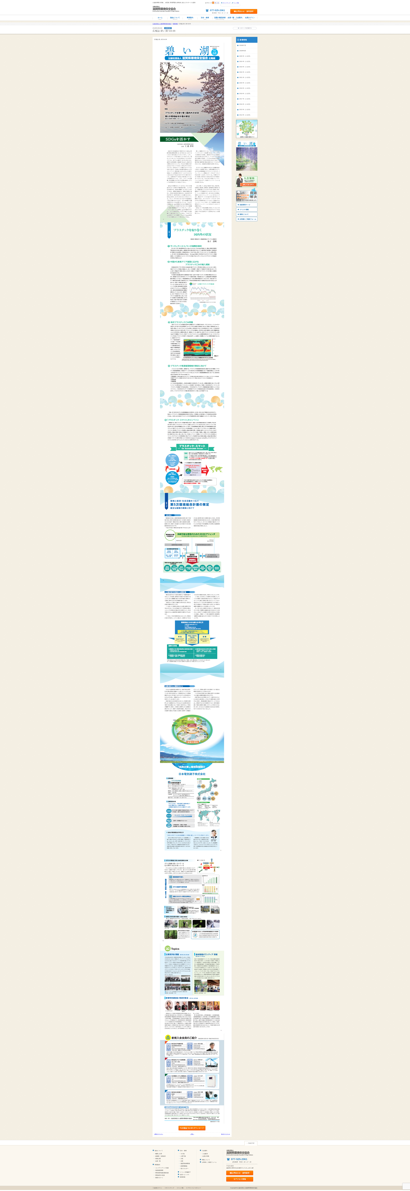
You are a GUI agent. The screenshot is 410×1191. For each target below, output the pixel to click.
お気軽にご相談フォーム (209, 1162)
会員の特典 (205, 1156)
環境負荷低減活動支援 (162, 1173)
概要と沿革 (158, 1153)
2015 (240, 109)
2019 (240, 88)
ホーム (160, 18)
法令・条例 (205, 18)
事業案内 (190, 18)
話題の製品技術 (220, 18)
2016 (240, 104)
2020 (240, 83)
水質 (182, 1161)
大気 (182, 1158)
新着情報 (182, 1177)
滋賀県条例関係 (185, 1163)
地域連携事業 (159, 1170)
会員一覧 (158, 1161)
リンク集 (236, 3)
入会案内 (204, 1150)
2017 (240, 99)
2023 (240, 67)
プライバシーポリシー (194, 1188)
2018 (240, 93)
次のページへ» (225, 1134)
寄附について (206, 1160)
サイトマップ (227, 3)
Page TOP (250, 1143)
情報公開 (158, 1158)
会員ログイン (250, 18)
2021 (240, 77)
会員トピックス (184, 1174)
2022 (240, 72)
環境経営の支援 (160, 1175)
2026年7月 (242, 45)
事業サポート (159, 1177)
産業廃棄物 (184, 1166)
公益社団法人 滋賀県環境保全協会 (162, 23)
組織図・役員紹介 (160, 1156)
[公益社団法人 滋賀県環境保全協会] (166, 11)
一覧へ (192, 1134)
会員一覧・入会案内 (235, 18)
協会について (175, 18)
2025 (240, 56)
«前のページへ (158, 1134)
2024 (240, 61)
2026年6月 (242, 50)
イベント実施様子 (185, 1172)
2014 (240, 115)
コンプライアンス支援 (162, 1168)
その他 (183, 1153)
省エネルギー (185, 1168)
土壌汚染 (183, 1156)
